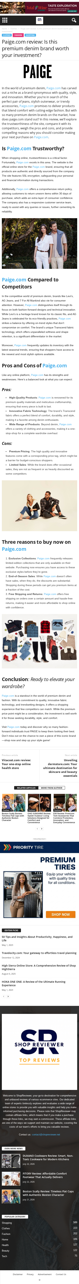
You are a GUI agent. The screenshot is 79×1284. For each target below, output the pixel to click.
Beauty (5, 1250)
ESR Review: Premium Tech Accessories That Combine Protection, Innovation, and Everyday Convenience (64, 818)
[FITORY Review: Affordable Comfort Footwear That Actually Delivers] (11, 1179)
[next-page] (42, 829)
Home (4, 28)
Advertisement (45, 1274)
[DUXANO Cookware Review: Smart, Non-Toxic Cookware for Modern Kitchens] (11, 1161)
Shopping (30, 35)
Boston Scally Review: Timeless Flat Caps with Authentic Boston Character (13, 816)
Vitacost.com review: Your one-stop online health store (16, 764)
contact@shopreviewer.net (46, 1134)
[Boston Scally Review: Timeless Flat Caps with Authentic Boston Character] (14, 802)
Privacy (30, 1274)
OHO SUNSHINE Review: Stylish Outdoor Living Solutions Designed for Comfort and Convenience (39, 818)
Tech (4, 1256)
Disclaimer (18, 1274)
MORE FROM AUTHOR (51, 787)
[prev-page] (37, 829)
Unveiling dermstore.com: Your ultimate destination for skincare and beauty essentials (60, 768)
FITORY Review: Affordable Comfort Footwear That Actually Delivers (45, 1175)
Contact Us (61, 1274)
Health (5, 1245)
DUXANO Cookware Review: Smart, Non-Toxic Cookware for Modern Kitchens (48, 1157)
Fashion (18, 35)
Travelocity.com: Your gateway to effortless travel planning (39, 953)
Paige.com (53, 88)
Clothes (13, 28)
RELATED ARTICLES (26, 787)
